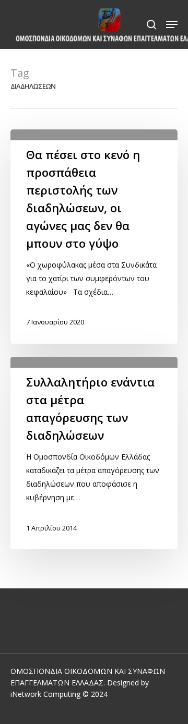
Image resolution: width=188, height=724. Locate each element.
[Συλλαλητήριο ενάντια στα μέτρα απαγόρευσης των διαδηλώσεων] (94, 453)
